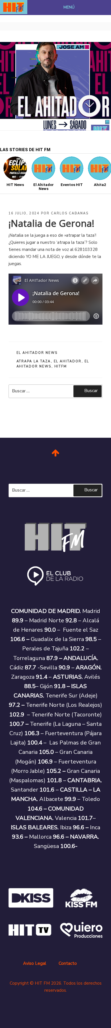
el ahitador (68, 361)
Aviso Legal (34, 963)
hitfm (60, 366)
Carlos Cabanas (70, 213)
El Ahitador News (37, 353)
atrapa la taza (34, 361)
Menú (69, 7)
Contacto (68, 963)
